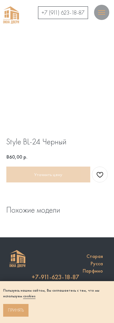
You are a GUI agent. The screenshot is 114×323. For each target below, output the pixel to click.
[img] (11, 15)
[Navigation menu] (101, 12)
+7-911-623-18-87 (55, 277)
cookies (29, 296)
